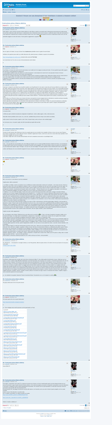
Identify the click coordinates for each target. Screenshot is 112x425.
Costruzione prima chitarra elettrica (14, 23)
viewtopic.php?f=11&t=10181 (9, 245)
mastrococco (73, 73)
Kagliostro (73, 53)
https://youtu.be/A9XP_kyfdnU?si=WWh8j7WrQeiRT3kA (15, 394)
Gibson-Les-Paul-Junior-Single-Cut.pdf (12, 341)
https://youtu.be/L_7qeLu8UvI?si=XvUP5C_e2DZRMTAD (15, 397)
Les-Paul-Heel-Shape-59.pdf (9, 326)
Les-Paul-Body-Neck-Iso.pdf (9, 338)
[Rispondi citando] (67, 28)
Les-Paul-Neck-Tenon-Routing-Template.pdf (13, 317)
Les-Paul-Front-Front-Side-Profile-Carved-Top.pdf (15, 332)
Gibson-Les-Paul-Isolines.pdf (10, 347)
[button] (89, 25)
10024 (76, 57)
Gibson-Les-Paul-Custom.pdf (10, 350)
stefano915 (73, 35)
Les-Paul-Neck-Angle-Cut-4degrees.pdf (12, 323)
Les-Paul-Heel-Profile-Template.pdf (11, 329)
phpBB (42, 413)
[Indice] (9, 5)
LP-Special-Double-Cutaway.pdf (10, 314)
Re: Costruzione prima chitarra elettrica (13, 45)
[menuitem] (13, 10)
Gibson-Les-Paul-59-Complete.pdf (11, 356)
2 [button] (87, 25)
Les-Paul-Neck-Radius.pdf (9, 320)
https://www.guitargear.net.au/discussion (12, 57)
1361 (75, 77)
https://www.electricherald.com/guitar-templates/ (13, 302)
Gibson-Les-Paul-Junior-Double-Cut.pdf (12, 344)
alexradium (73, 128)
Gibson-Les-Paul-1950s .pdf (9, 311)
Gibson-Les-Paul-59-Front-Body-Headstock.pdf (14, 353)
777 (75, 132)
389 (75, 39)
